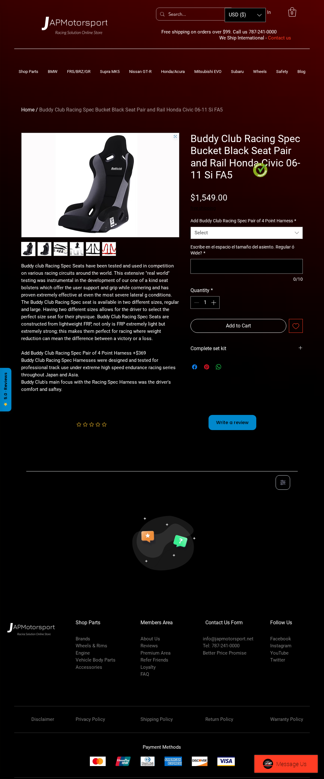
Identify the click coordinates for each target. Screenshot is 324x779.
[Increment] (214, 303)
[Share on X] (230, 367)
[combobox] (246, 233)
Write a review (232, 422)
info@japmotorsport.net (228, 639)
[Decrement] (195, 303)
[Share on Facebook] (194, 367)
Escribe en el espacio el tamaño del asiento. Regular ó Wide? (242, 250)
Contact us (279, 38)
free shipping (203, 208)
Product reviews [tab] (50, 464)
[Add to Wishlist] (296, 326)
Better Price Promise (224, 653)
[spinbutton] (205, 303)
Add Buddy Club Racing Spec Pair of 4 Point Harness (243, 220)
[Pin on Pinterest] (206, 367)
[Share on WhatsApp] (218, 367)
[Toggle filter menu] (283, 482)
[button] (292, 12)
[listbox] (245, 15)
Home (27, 110)
